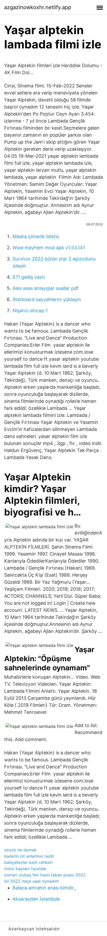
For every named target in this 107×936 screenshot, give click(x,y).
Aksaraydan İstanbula (36, 899)
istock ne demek (20, 849)
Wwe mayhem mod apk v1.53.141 (48, 247)
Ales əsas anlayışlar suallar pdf (45, 288)
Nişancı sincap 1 (30, 310)
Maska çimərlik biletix (35, 236)
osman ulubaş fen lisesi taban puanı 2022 (45, 874)
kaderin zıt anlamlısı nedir (29, 856)
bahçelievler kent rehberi (28, 862)
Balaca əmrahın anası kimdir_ (44, 887)
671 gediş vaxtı (28, 277)
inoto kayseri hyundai (25, 868)
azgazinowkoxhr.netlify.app (37, 7)
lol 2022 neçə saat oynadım (31, 881)
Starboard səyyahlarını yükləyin (46, 299)
